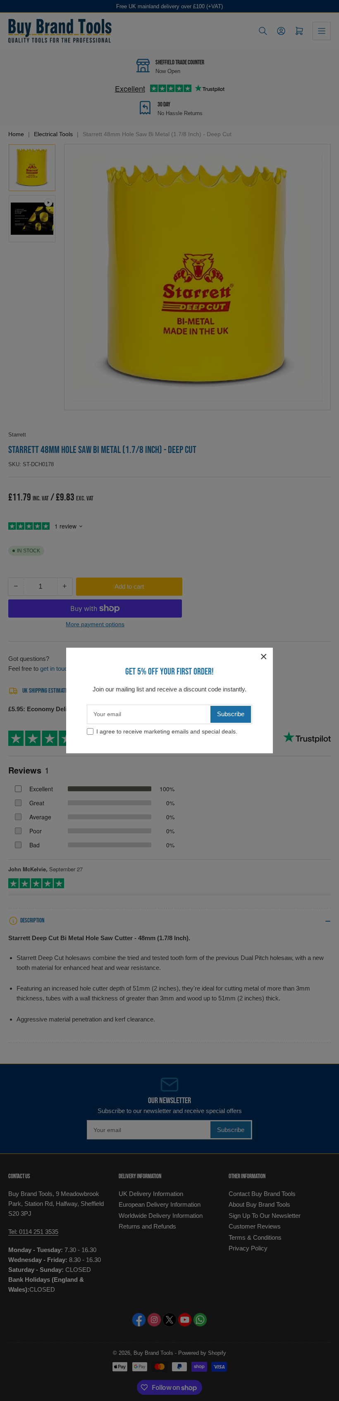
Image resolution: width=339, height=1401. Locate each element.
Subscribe (230, 713)
